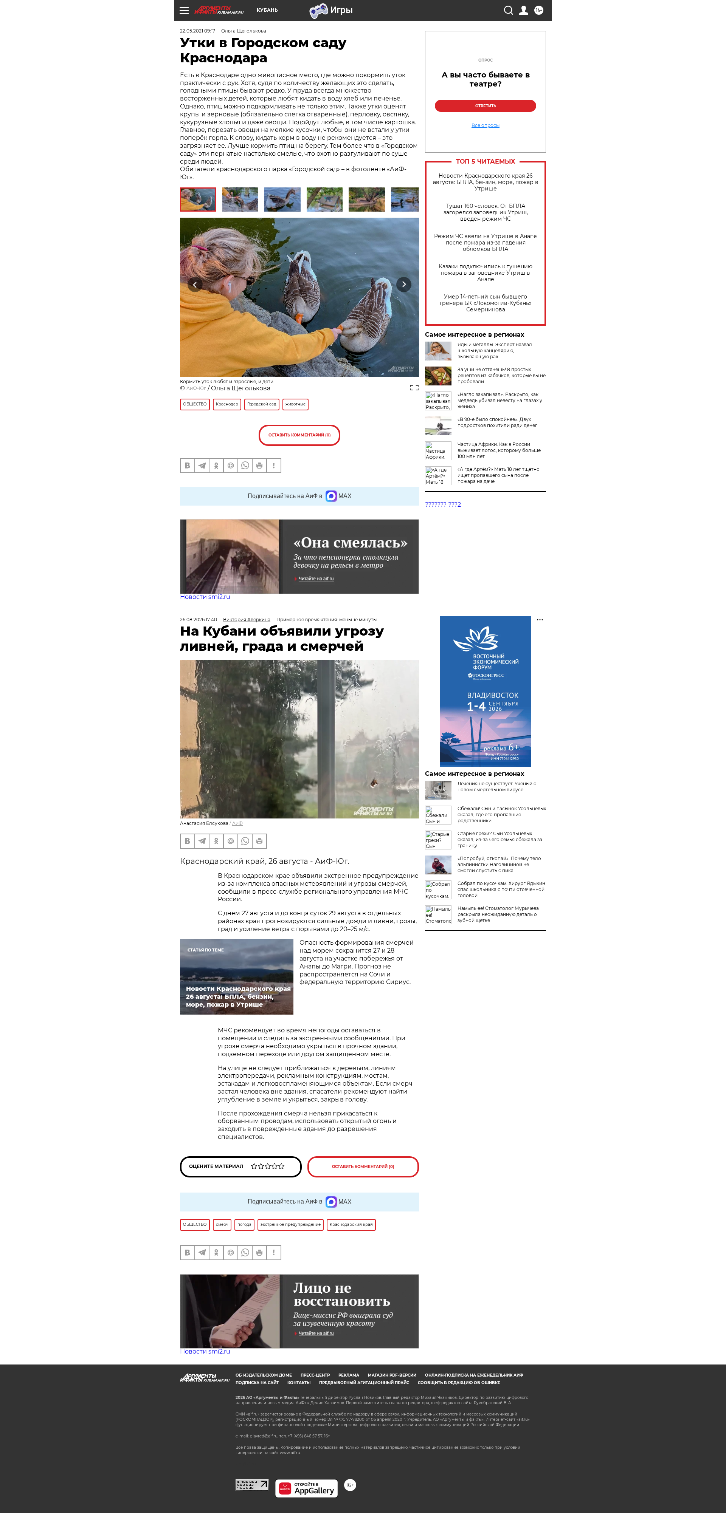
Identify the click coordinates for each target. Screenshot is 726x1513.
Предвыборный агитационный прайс (364, 1382)
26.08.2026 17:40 (198, 619)
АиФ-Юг (196, 388)
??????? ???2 (443, 504)
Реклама (348, 1375)
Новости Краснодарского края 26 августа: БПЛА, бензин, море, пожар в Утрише (485, 182)
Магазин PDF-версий (392, 1375)
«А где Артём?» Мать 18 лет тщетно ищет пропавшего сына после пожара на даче (499, 475)
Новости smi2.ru (205, 596)
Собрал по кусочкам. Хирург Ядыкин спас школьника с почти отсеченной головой (501, 889)
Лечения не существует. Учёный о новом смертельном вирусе (497, 786)
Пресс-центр (315, 1375)
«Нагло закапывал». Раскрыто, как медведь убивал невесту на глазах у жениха (500, 400)
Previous (195, 284)
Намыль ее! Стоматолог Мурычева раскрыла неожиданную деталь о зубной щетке (498, 914)
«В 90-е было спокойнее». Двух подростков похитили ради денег (497, 422)
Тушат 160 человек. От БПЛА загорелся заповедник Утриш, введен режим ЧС (486, 212)
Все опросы (486, 125)
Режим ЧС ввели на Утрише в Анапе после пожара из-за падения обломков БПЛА (485, 242)
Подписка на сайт (257, 1382)
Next (404, 284)
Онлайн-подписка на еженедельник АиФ (474, 1375)
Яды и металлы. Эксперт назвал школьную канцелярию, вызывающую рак (495, 350)
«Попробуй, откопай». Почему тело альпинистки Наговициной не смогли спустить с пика (499, 864)
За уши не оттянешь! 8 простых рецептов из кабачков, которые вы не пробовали (502, 375)
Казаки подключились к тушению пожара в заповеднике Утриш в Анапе (485, 273)
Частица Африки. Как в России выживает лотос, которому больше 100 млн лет (499, 450)
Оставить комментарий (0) (299, 435)
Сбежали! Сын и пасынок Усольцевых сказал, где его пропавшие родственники (502, 814)
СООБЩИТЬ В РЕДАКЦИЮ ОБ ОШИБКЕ (459, 1382)
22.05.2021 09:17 (197, 31)
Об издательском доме (264, 1375)
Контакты (298, 1382)
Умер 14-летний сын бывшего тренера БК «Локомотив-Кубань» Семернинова (485, 303)
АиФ (237, 823)
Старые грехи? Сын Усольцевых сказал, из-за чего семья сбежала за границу (500, 839)
